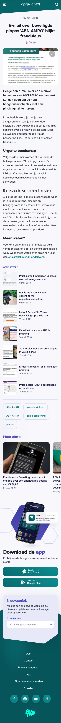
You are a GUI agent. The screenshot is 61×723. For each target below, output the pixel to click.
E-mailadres (14, 618)
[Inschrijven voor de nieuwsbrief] (51, 624)
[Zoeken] (56, 4)
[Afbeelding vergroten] (52, 54)
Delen (32, 42)
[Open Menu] (4, 4)
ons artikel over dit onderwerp (26, 256)
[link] (30, 4)
